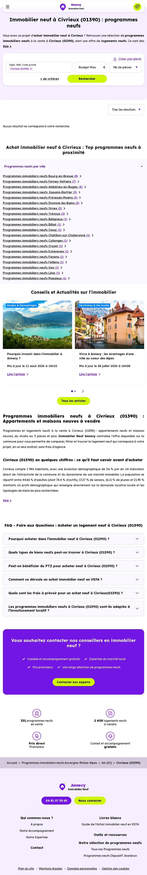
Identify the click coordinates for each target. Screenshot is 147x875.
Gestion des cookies (115, 868)
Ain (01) (106, 763)
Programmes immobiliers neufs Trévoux (34, 214)
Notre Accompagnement (37, 831)
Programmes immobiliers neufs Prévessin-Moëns (40, 197)
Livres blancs (110, 818)
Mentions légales (50, 868)
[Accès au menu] (7, 7)
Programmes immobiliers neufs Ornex (32, 208)
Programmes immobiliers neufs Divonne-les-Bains (41, 203)
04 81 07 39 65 (56, 800)
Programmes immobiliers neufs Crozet (33, 246)
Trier (123, 109)
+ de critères (49, 79)
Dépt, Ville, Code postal (22, 64)
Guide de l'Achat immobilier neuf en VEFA (110, 824)
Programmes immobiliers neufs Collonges (35, 240)
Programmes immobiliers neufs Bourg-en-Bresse (40, 176)
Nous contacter (90, 800)
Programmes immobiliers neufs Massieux (34, 278)
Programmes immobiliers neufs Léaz (31, 273)
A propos (37, 824)
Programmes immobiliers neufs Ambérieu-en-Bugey (43, 187)
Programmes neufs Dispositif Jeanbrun (110, 855)
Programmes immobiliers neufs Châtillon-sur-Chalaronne (46, 235)
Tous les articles (73, 401)
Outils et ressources (110, 835)
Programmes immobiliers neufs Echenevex (36, 251)
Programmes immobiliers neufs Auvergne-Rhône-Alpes (59, 763)
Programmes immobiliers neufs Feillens (33, 262)
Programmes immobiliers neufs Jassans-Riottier (40, 192)
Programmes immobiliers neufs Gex (31, 267)
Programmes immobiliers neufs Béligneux (35, 219)
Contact (36, 848)
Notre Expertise (37, 837)
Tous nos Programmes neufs (110, 849)
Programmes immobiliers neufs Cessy (32, 230)
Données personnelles (82, 868)
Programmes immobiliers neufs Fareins (33, 257)
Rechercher (87, 79)
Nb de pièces (122, 67)
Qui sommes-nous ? (36, 818)
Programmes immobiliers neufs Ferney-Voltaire (39, 181)
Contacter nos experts (73, 682)
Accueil (12, 763)
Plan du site (26, 868)
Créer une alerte (129, 59)
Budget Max (87, 67)
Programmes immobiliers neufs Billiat (32, 224)
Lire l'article (16, 374)
